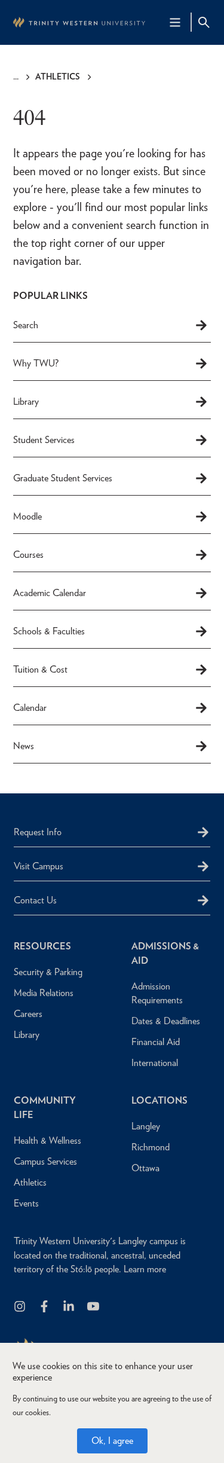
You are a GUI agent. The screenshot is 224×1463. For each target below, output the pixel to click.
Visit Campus (38, 866)
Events (26, 1203)
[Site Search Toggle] (204, 22)
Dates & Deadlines (165, 1021)
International (154, 1062)
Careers (28, 1013)
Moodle (27, 516)
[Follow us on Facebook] (45, 1307)
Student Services (44, 439)
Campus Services (45, 1161)
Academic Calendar (49, 592)
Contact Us (35, 900)
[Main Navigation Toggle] (175, 22)
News (23, 746)
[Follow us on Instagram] (20, 1307)
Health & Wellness (47, 1140)
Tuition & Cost (40, 669)
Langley (145, 1126)
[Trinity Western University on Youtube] (94, 1307)
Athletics (57, 76)
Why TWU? (36, 363)
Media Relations (43, 992)
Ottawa (145, 1168)
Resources (42, 946)
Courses (28, 554)
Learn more (145, 1269)
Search (25, 325)
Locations (159, 1100)
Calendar (30, 707)
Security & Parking (48, 972)
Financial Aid (155, 1041)
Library (26, 401)
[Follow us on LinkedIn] (69, 1307)
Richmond (150, 1147)
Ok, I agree (112, 1440)
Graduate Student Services (62, 478)
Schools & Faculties (49, 631)
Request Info (38, 832)
